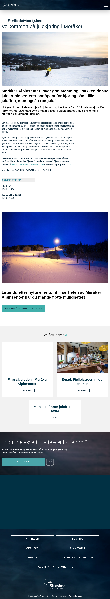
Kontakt (23, 461)
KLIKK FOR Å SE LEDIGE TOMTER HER (23, 308)
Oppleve (32, 548)
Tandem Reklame (75, 596)
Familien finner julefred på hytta (55, 409)
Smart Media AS (52, 596)
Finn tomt (77, 548)
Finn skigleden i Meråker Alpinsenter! (28, 382)
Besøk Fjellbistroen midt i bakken (83, 382)
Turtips (78, 538)
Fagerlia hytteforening (55, 566)
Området (32, 557)
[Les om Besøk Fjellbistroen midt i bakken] (82, 357)
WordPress (40, 596)
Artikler (32, 538)
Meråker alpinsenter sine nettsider (28, 164)
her (69, 164)
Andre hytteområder (78, 557)
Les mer (27, 390)
